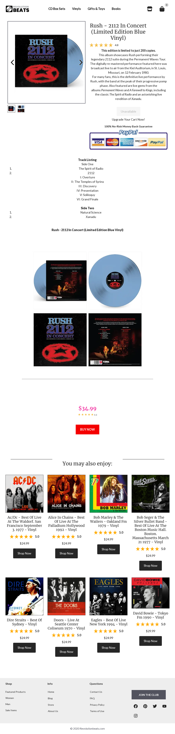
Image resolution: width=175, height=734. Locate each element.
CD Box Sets (56, 9)
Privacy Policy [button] (97, 704)
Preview (12, 62)
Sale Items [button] (11, 710)
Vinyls (76, 9)
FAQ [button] (92, 698)
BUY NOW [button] (87, 429)
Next (81, 62)
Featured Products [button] (15, 692)
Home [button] (51, 691)
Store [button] (51, 704)
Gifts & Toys (96, 9)
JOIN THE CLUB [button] (149, 694)
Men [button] (7, 704)
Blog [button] (50, 698)
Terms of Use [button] (97, 711)
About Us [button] (53, 711)
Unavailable (128, 111)
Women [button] (9, 698)
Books (116, 9)
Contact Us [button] (96, 691)
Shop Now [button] (24, 553)
